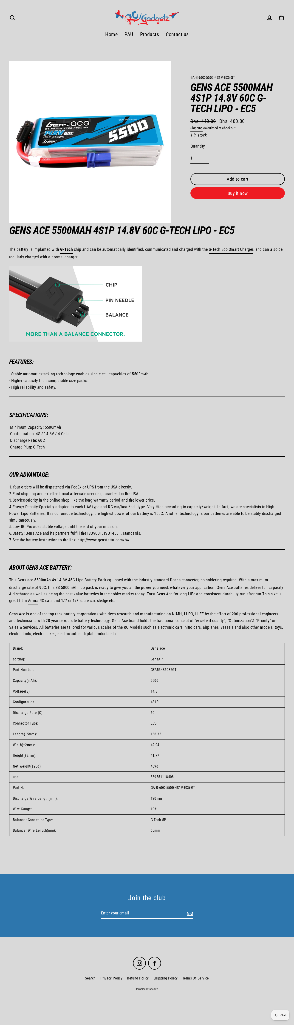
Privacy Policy (111, 978)
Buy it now (238, 193)
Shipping (196, 128)
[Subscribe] (189, 913)
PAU (128, 34)
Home (111, 34)
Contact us (177, 34)
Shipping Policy (165, 978)
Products (149, 34)
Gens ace (25, 579)
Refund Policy (138, 978)
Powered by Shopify (147, 989)
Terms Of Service (195, 978)
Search (90, 978)
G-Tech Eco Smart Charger (231, 249)
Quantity (197, 146)
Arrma (33, 600)
